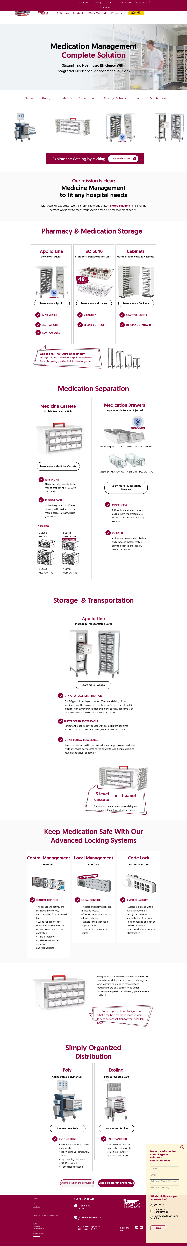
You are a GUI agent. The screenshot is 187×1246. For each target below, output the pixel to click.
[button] (182, 1147)
